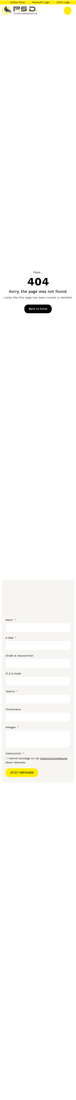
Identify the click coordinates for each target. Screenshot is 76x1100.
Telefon (11, 691)
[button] (67, 10)
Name (10, 619)
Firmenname (13, 709)
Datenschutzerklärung (53, 758)
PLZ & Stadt (13, 673)
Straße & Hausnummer (19, 655)
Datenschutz (14, 753)
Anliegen (11, 727)
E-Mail (10, 637)
